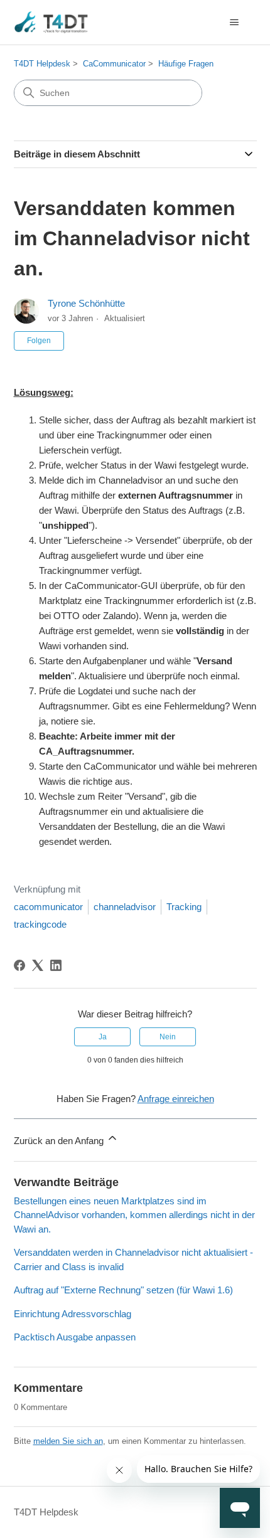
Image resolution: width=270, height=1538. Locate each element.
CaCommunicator (114, 63)
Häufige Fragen (185, 63)
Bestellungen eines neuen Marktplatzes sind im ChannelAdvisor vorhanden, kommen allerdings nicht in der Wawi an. (134, 1215)
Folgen (39, 340)
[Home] (51, 22)
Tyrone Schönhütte (86, 303)
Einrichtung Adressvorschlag (72, 1313)
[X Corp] (37, 965)
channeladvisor (125, 906)
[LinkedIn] (56, 965)
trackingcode (40, 924)
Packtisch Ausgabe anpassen (75, 1337)
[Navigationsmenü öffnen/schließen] (234, 23)
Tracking (184, 906)
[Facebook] (19, 965)
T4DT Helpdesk (42, 63)
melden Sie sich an (68, 1441)
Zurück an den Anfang (60, 1140)
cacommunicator (48, 906)
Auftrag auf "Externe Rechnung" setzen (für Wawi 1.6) (123, 1290)
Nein (167, 1036)
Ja (103, 1036)
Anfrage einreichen (176, 1098)
